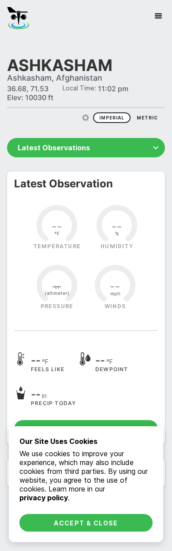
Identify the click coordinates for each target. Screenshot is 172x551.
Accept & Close (86, 523)
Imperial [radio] (111, 117)
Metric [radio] (147, 117)
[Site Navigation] (158, 16)
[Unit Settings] (85, 117)
